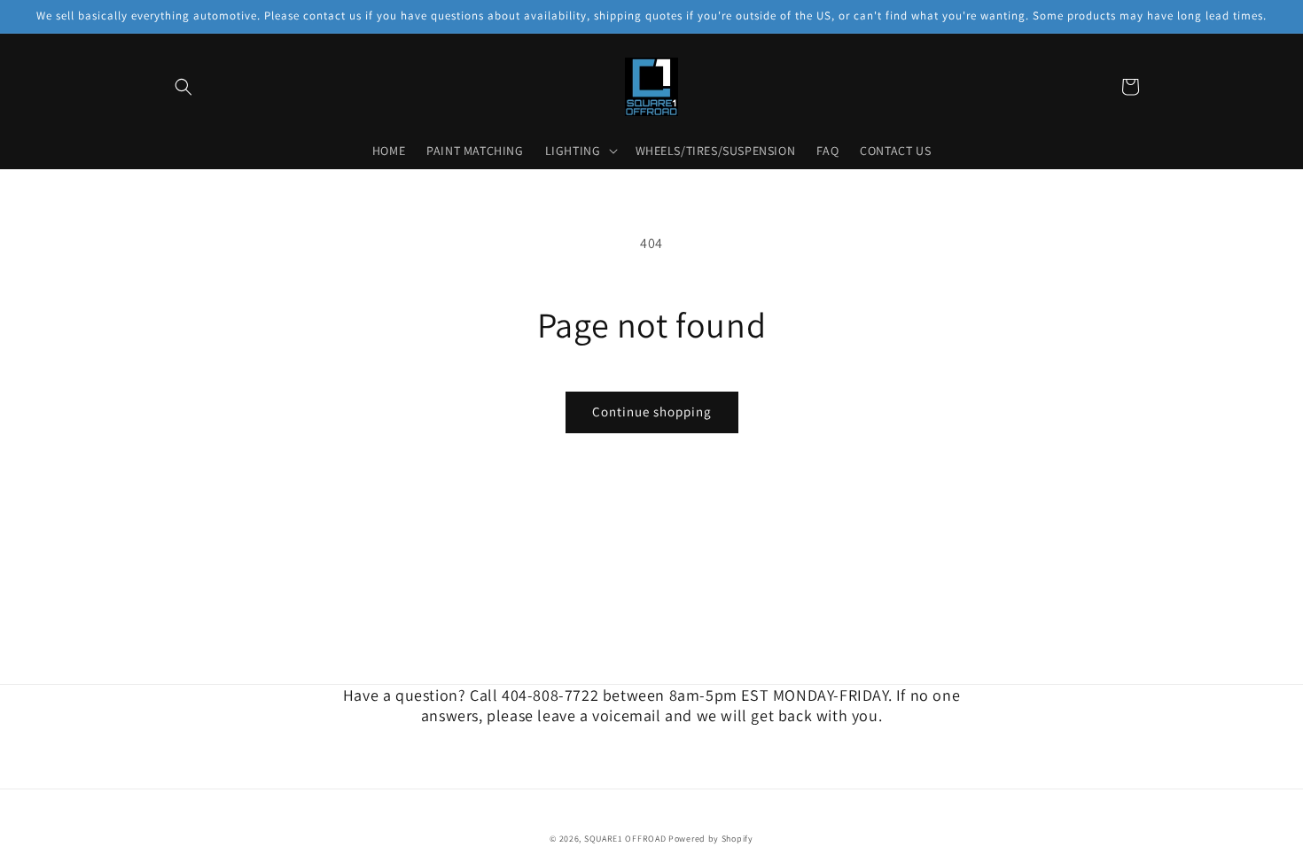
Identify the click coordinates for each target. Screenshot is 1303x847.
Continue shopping (652, 411)
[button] (183, 86)
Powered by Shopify (710, 838)
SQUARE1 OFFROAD (625, 838)
